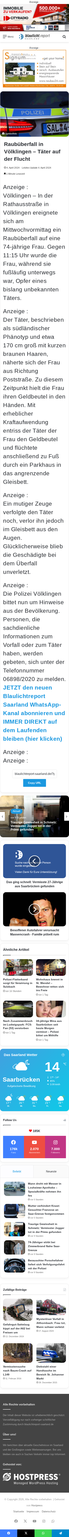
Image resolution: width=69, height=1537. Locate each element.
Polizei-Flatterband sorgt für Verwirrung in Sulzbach (17, 983)
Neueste (51, 1171)
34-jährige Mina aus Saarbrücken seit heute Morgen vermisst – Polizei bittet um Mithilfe (49, 1028)
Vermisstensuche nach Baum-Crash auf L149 (17, 1370)
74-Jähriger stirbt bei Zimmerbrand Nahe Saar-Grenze (44, 1246)
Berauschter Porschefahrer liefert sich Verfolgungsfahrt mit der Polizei (46, 1264)
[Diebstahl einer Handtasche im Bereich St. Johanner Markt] (51, 1353)
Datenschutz (49, 1511)
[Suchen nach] (64, 38)
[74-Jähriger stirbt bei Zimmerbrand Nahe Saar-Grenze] (14, 1247)
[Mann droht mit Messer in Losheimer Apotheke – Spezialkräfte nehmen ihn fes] (14, 1189)
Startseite (18, 1511)
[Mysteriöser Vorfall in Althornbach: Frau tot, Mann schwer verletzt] (51, 1307)
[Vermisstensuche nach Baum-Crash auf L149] (18, 1353)
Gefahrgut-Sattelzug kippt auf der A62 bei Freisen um (16, 1328)
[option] (34, 816)
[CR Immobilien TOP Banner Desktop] (34, 17)
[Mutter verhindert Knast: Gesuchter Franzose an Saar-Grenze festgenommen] (14, 1211)
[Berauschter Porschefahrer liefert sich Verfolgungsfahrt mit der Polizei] (14, 1265)
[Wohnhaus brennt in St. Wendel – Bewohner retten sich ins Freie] (51, 967)
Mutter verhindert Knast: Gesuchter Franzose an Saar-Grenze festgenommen (46, 1209)
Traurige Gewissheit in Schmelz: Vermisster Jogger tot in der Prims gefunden (46, 1227)
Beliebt (17, 1171)
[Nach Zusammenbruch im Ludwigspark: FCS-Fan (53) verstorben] (18, 1009)
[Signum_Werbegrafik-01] (34, 68)
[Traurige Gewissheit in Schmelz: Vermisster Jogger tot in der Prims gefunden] (14, 1229)
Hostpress (37, 1505)
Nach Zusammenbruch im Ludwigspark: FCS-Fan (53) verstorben (18, 1024)
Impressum (33, 1511)
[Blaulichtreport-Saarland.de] (34, 36)
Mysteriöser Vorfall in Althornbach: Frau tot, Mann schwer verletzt (51, 1322)
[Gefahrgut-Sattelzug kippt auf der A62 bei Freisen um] (18, 1310)
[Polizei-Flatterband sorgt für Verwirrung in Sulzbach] (18, 967)
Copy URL (34, 782)
